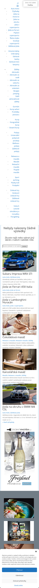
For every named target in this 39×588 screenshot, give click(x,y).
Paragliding (15, 217)
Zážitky (16, 69)
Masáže (16, 162)
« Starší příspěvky (8, 422)
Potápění (15, 185)
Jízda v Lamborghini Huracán (14, 301)
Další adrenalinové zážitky (14, 99)
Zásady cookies (18, 585)
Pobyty (16, 132)
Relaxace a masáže (8, 340)
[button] (36, 551)
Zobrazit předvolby (19, 581)
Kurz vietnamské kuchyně (19, 507)
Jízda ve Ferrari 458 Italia (17, 286)
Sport (17, 177)
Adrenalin (15, 72)
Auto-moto (15, 9)
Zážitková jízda (13, 46)
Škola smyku (14, 38)
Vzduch (16, 206)
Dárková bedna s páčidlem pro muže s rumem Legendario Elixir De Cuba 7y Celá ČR (19, 534)
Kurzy (17, 119)
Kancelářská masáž (13, 372)
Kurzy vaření (14, 109)
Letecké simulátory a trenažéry (14, 211)
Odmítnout (19, 575)
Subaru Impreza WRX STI (17, 273)
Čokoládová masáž (13, 337)
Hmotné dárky (13, 51)
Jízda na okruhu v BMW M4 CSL (18, 408)
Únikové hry (14, 190)
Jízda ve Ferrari (13, 30)
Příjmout (19, 570)
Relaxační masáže (22, 340)
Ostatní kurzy (14, 128)
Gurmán (16, 106)
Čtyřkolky (15, 11)
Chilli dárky (15, 54)
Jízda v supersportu (16, 306)
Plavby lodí (15, 183)
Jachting (16, 180)
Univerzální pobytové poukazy (15, 138)
